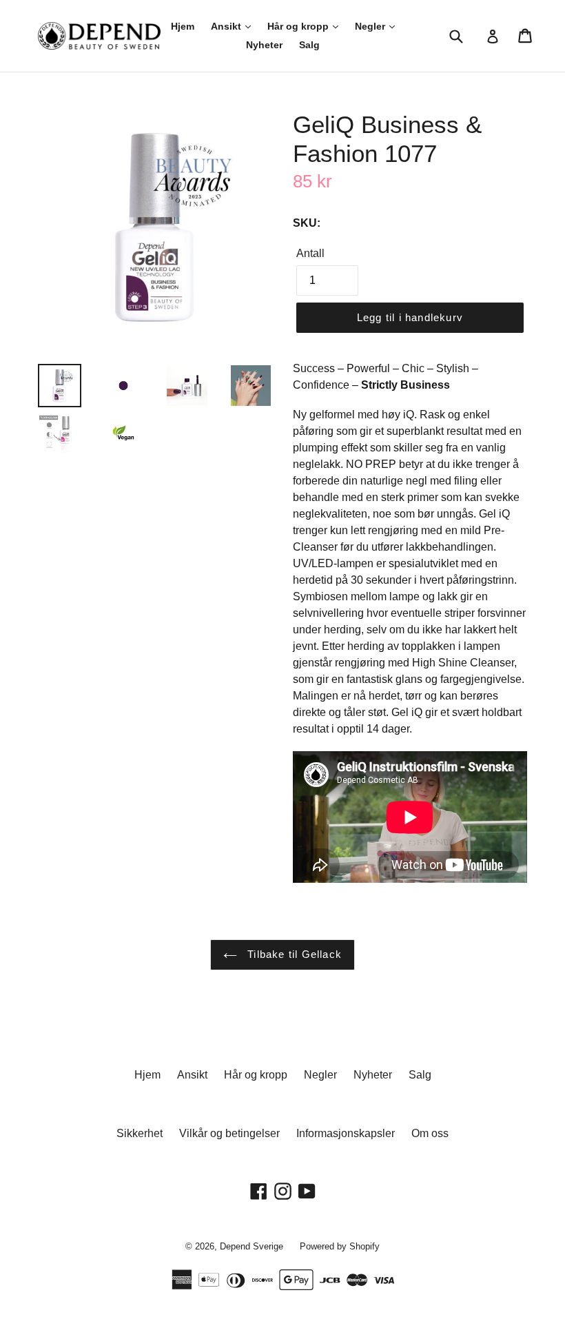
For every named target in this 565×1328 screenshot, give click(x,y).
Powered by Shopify (340, 1246)
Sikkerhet (139, 1133)
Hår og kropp (299, 26)
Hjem (182, 26)
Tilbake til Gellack (293, 954)
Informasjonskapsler (345, 1133)
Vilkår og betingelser (229, 1133)
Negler (371, 26)
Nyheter (264, 44)
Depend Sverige (251, 1246)
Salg (309, 44)
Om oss (430, 1133)
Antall (310, 253)
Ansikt (227, 26)
